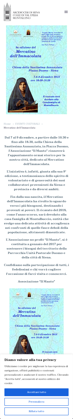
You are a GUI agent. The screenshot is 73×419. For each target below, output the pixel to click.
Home (7, 124)
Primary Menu (66, 12)
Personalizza (36, 402)
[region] (36, 386)
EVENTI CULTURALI (27, 124)
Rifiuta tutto (36, 411)
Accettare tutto (36, 392)
